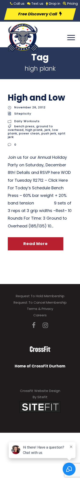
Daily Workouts (27, 121)
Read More (35, 243)
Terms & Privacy (40, 308)
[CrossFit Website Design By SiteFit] (40, 406)
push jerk (48, 133)
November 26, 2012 (30, 107)
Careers (40, 315)
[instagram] (45, 325)
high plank (34, 130)
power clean (29, 133)
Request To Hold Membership (40, 296)
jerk (47, 130)
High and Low (36, 97)
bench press (24, 126)
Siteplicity (22, 113)
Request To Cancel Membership (40, 302)
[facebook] (34, 325)
